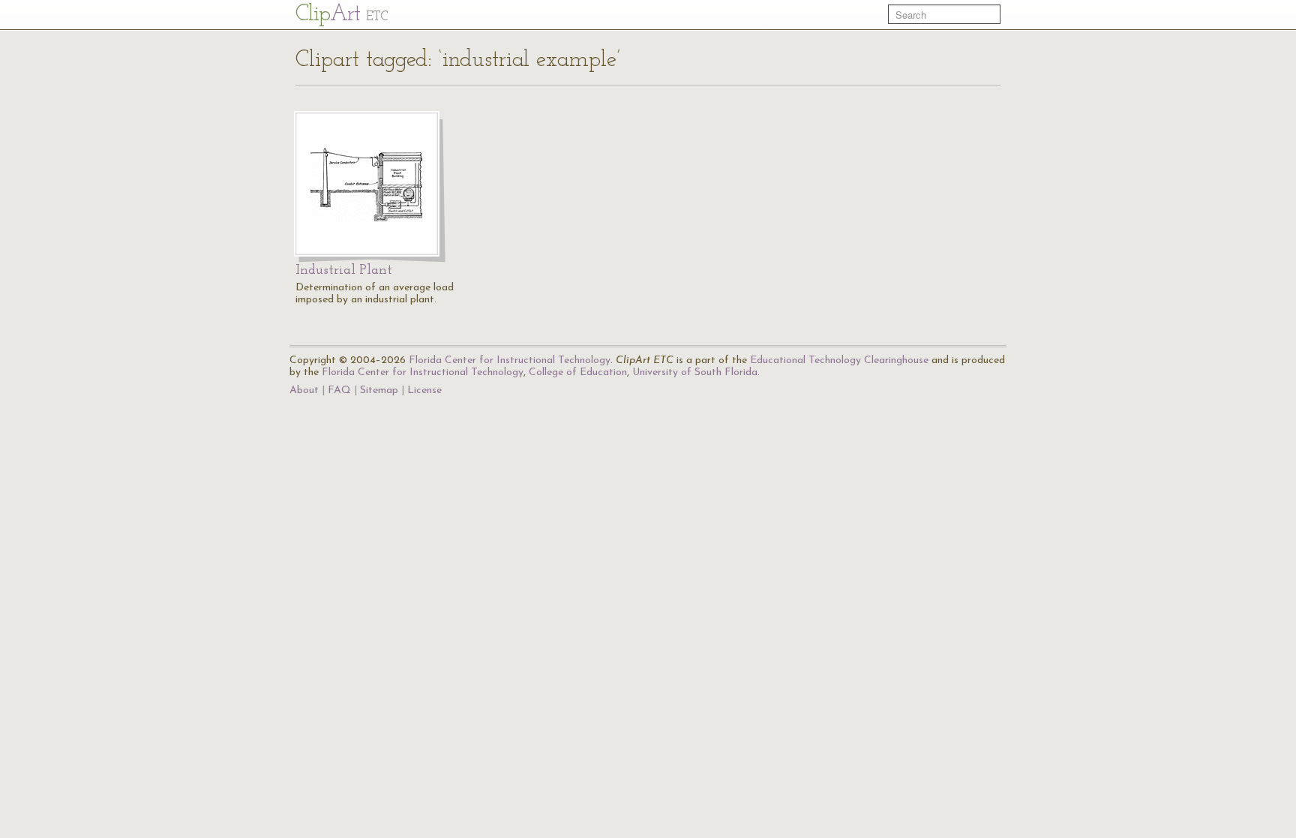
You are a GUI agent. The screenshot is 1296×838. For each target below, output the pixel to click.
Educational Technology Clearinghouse (839, 360)
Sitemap (379, 390)
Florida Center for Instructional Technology (509, 360)
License (424, 390)
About (304, 390)
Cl (342, 14)
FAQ (339, 390)
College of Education (578, 372)
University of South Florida (695, 372)
